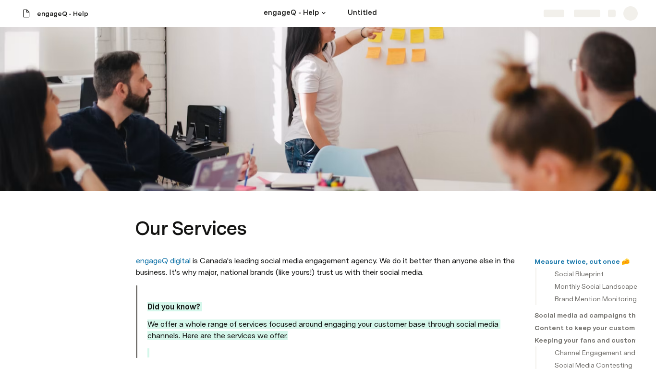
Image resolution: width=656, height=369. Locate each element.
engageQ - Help (62, 13)
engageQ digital (163, 260)
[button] (323, 13)
